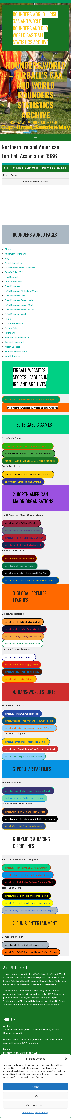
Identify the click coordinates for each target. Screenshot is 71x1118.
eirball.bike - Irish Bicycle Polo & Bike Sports (27, 903)
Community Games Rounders (20, 267)
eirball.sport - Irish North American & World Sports (31, 399)
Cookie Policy (28, 1112)
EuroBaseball (11, 276)
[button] (66, 1058)
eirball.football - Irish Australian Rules (24, 629)
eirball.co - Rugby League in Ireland (23, 636)
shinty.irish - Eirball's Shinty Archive (23, 481)
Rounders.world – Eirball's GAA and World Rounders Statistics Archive (35, 90)
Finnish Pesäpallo (13, 281)
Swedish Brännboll (14, 342)
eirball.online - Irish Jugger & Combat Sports (27, 875)
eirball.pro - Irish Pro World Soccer (22, 643)
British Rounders (13, 263)
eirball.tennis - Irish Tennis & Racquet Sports (28, 790)
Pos (5, 175)
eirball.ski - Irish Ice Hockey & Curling (24, 537)
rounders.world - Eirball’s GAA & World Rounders (30, 460)
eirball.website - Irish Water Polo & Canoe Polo (29, 720)
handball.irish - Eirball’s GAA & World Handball (28, 453)
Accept (35, 1086)
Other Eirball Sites (14, 323)
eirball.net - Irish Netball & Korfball (22, 622)
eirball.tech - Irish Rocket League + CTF (25, 944)
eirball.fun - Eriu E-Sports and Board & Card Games (31, 952)
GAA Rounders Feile (15, 295)
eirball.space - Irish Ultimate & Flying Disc (26, 573)
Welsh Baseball (12, 346)
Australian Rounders (15, 253)
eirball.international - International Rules (26, 741)
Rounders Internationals (17, 337)
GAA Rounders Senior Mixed (19, 309)
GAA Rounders (12, 286)
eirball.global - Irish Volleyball (20, 565)
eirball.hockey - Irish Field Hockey (22, 671)
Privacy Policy (42, 1112)
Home (8, 318)
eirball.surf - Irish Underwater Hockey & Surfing (29, 728)
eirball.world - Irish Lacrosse (19, 558)
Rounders (10, 332)
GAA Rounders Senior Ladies (20, 300)
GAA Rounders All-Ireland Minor (21, 290)
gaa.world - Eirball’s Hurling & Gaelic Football (27, 446)
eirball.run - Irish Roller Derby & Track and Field (29, 882)
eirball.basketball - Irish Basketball (22, 530)
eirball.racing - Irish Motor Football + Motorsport (30, 910)
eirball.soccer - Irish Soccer (19, 657)
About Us (10, 249)
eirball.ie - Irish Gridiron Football (21, 523)
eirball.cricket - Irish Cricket (19, 679)
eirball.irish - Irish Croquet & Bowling (24, 826)
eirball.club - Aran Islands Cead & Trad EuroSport (30, 749)
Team (13, 175)
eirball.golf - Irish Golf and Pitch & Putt (25, 811)
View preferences (35, 1104)
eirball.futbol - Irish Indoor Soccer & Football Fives (30, 580)
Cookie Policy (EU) (14, 272)
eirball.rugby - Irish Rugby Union (21, 664)
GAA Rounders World (16, 314)
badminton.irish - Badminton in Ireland (24, 798)
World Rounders (13, 356)
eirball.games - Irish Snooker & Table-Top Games (30, 818)
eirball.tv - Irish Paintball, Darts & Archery (26, 867)
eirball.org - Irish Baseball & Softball (23, 544)
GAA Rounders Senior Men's (19, 304)
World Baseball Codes (16, 351)
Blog (7, 258)
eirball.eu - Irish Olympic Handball (22, 713)
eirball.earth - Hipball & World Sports (23, 756)
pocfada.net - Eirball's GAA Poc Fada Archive (28, 474)
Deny (35, 1095)
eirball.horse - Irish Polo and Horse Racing (26, 895)
